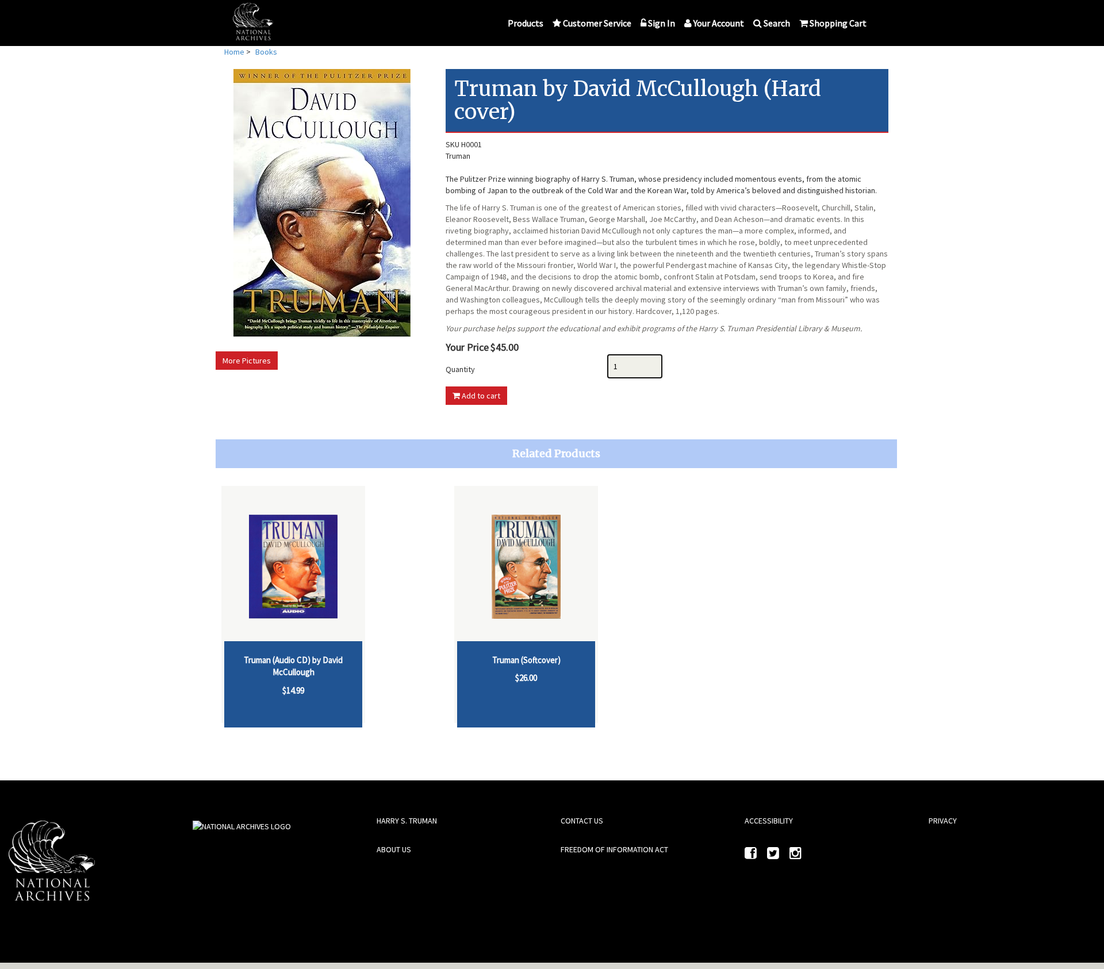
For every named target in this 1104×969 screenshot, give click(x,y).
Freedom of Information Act (614, 849)
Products (525, 23)
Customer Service (597, 23)
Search (777, 23)
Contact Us (582, 820)
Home (234, 52)
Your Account (718, 23)
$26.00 (526, 677)
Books (266, 52)
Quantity (460, 369)
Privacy (943, 820)
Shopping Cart (838, 23)
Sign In (661, 23)
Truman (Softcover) (526, 659)
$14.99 (293, 690)
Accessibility (769, 820)
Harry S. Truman (407, 820)
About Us (394, 849)
